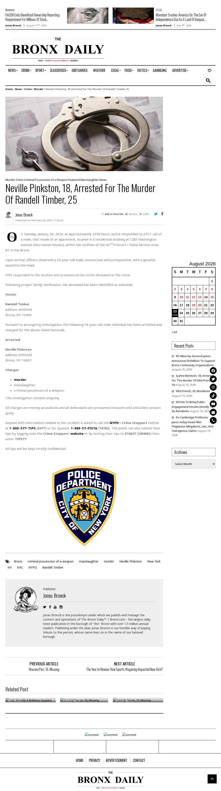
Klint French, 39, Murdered (193, 391)
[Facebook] (213, 370)
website (77, 433)
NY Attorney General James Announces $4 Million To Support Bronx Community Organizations (193, 360)
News (18, 89)
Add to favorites (114, 214)
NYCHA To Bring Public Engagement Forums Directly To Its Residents (192, 406)
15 (212, 297)
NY (10, 567)
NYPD (32, 567)
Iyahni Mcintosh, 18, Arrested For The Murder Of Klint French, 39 (193, 380)
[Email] (213, 412)
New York (154, 561)
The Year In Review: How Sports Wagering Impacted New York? (124, 669)
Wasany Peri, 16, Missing (44, 669)
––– (22, 428)
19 (193, 305)
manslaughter (88, 561)
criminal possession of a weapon (51, 561)
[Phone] (213, 420)
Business (9, 9)
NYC (20, 567)
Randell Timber (52, 567)
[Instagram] (213, 387)
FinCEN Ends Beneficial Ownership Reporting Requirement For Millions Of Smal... (32, 17)
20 (200, 305)
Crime (28, 89)
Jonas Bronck (13, 25)
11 (187, 297)
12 (193, 297)
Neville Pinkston (130, 561)
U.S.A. (159, 9)
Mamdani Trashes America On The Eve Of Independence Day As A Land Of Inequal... (181, 17)
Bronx (18, 561)
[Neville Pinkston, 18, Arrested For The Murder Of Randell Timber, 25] (84, 134)
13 (200, 297)
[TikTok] (213, 395)
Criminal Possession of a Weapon (46, 180)
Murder (38, 89)
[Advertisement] (196, 176)
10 (181, 297)
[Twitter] (213, 378)
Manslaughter (90, 180)
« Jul (174, 332)
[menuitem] (12, 71)
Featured (74, 180)
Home (9, 89)
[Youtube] (213, 403)
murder (109, 561)
